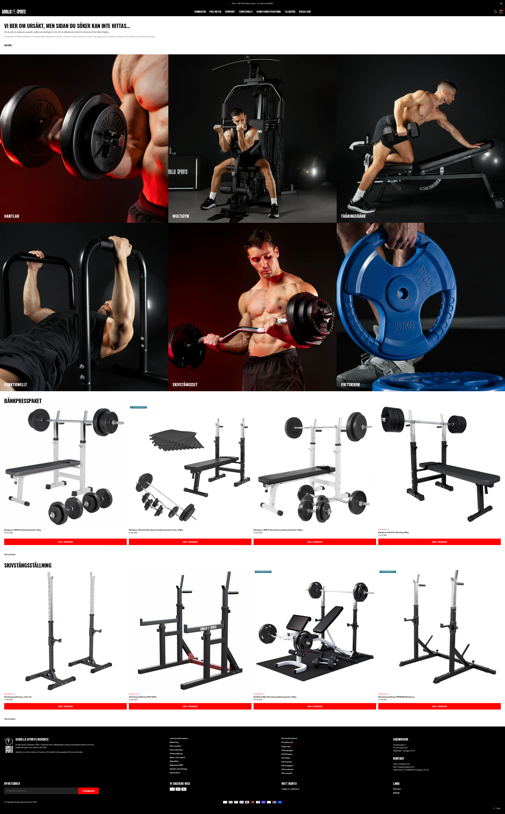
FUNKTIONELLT (246, 11)
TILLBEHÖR (290, 11)
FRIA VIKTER (215, 11)
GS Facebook (287, 769)
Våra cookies (175, 746)
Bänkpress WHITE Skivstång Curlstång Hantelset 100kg (278, 530)
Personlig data (176, 750)
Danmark (397, 789)
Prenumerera (89, 791)
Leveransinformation (179, 738)
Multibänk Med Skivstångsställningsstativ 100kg (275, 697)
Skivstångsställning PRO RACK (142, 697)
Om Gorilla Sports (289, 738)
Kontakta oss (287, 742)
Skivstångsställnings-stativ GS (17, 697)
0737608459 (409, 770)
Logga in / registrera (290, 789)
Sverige (396, 793)
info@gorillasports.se (406, 767)
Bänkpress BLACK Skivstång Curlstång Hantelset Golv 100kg (156, 530)
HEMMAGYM (200, 11)
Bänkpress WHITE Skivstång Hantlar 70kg (22, 530)
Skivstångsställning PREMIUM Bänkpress (396, 697)
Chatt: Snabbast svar (401, 764)
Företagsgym (287, 750)
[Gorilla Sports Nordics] (97, 11)
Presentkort (175, 773)
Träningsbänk (353, 216)
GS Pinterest (286, 754)
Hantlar (11, 216)
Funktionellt (15, 384)
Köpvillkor (174, 761)
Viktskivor (350, 384)
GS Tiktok (285, 758)
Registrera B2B (176, 765)
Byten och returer (177, 757)
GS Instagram (287, 766)
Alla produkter (10, 554)
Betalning (174, 742)
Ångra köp (286, 746)
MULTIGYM (181, 216)
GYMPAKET (230, 11)
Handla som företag (178, 769)
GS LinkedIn (286, 773)
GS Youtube (286, 762)
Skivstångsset (185, 384)
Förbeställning (176, 754)
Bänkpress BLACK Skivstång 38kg (393, 532)
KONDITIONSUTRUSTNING (269, 11)
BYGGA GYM (305, 11)
